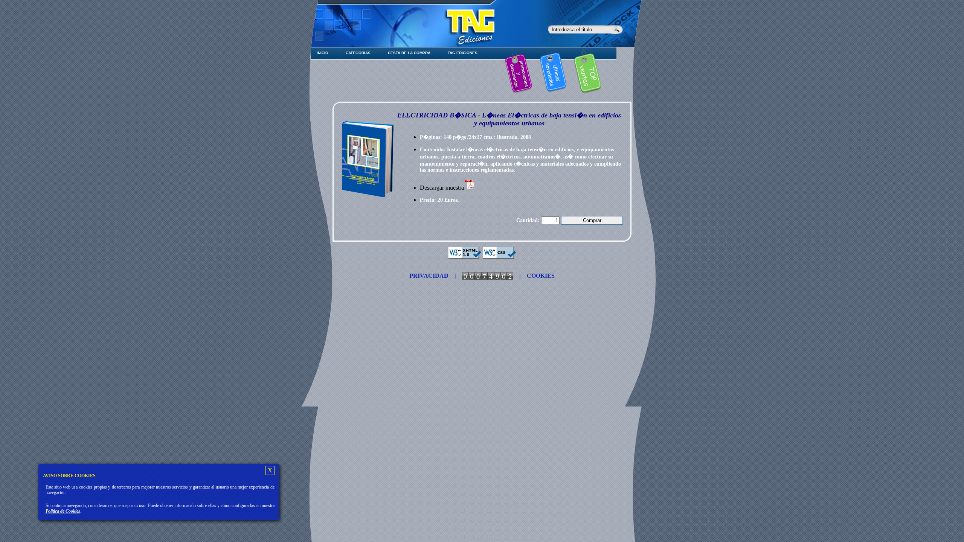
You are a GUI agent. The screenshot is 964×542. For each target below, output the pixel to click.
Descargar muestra (442, 187)
